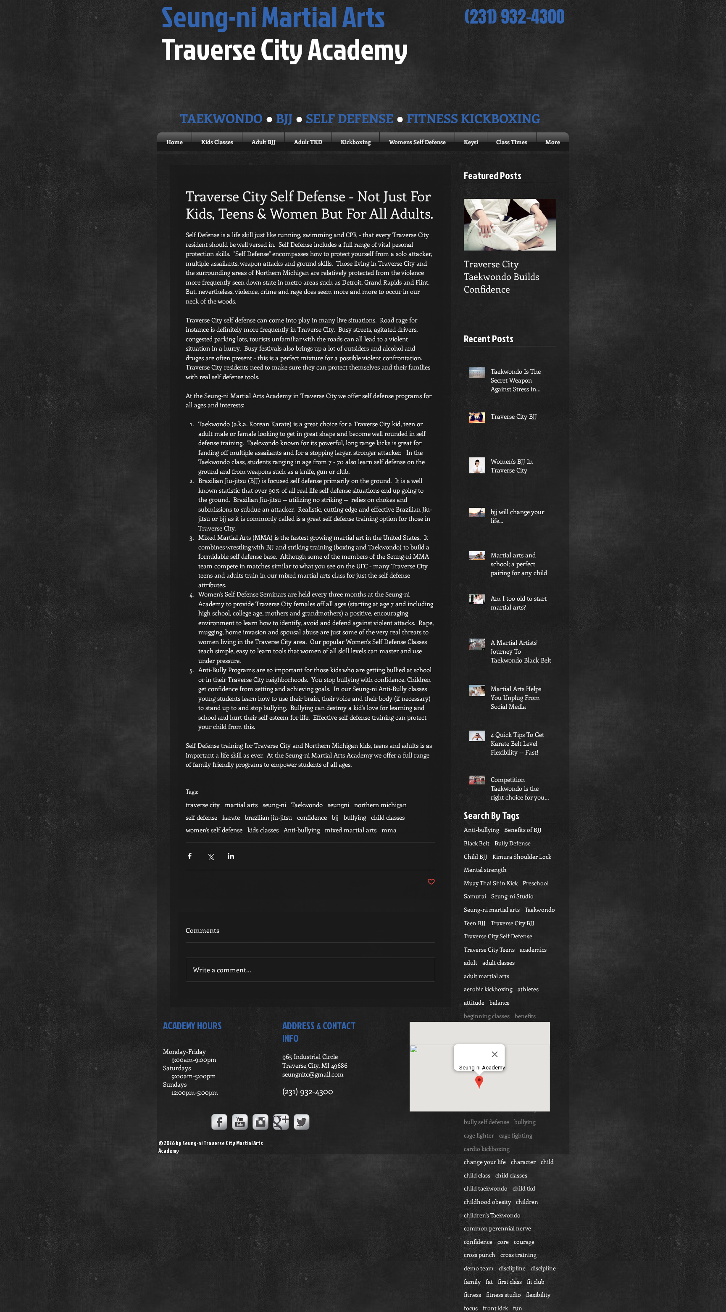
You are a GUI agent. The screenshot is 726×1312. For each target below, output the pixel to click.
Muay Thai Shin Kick (491, 883)
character (523, 1162)
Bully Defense (513, 843)
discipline (543, 1268)
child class (477, 1175)
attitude (474, 1002)
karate (231, 817)
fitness (472, 1295)
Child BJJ (475, 857)
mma (389, 830)
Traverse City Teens (489, 949)
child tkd (524, 1188)
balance (499, 1002)
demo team (479, 1268)
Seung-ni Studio (512, 896)
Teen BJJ (475, 923)
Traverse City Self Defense (498, 936)
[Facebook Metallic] (219, 1122)
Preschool (536, 883)
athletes (528, 989)
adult (470, 962)
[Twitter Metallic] (302, 1122)
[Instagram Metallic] (260, 1122)
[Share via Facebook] (190, 856)
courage (524, 1242)
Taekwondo (307, 804)
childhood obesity (487, 1202)
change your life (485, 1162)
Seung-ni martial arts (492, 909)
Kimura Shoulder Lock (521, 857)
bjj (335, 817)
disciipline (512, 1268)
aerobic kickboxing (488, 989)
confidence (312, 817)
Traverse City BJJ (512, 923)
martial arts (241, 804)
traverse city (203, 804)
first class (510, 1282)
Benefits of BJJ (523, 830)
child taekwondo (486, 1188)
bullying (355, 817)
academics (533, 949)
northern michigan (380, 804)
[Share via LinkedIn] (231, 856)
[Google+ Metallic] (281, 1122)
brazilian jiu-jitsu (268, 817)
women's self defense (214, 830)
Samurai (475, 896)
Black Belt (476, 843)
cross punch (479, 1255)
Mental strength (485, 870)
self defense (201, 817)
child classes (388, 817)
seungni (338, 804)
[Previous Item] (477, 224)
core (503, 1242)
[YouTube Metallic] (240, 1122)
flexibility (538, 1295)
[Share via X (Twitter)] (210, 856)
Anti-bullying (302, 830)
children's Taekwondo (492, 1215)
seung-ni (274, 804)
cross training (518, 1255)
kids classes (263, 830)
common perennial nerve (497, 1228)
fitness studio (503, 1295)
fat (489, 1282)
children (527, 1202)
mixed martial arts (350, 830)
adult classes (498, 962)
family (472, 1282)
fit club (535, 1282)
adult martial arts (486, 976)
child (547, 1162)
